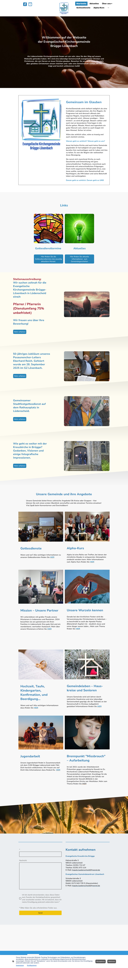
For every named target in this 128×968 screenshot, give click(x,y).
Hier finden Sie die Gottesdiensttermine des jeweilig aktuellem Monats (48, 259)
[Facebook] (25, 4)
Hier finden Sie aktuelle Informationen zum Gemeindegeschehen (79, 259)
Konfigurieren (32, 965)
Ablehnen (111, 961)
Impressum (20, 965)
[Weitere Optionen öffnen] (108, 8)
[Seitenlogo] (64, 8)
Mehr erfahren (19, 332)
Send (40, 913)
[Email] (30, 4)
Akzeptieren (100, 961)
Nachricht (23, 860)
